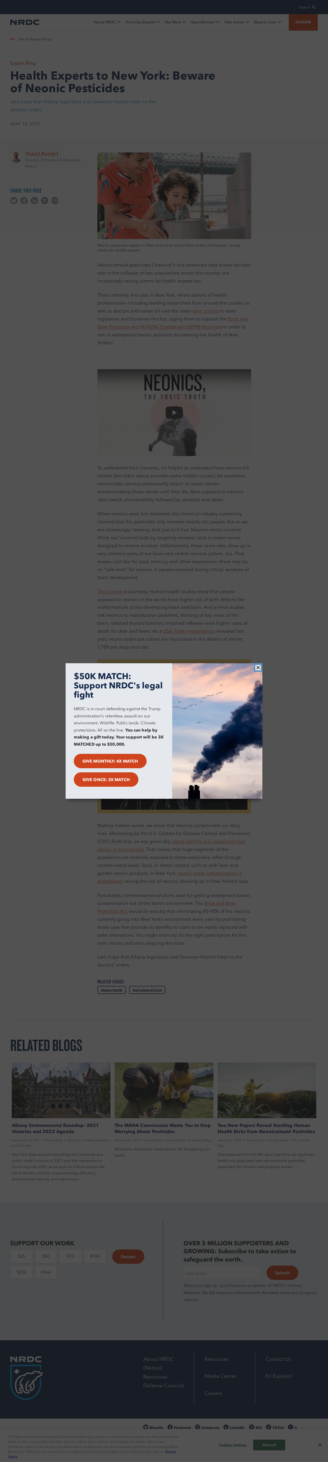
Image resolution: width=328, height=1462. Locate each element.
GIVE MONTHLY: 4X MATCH (110, 761)
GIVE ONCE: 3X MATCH (106, 779)
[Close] (258, 667)
